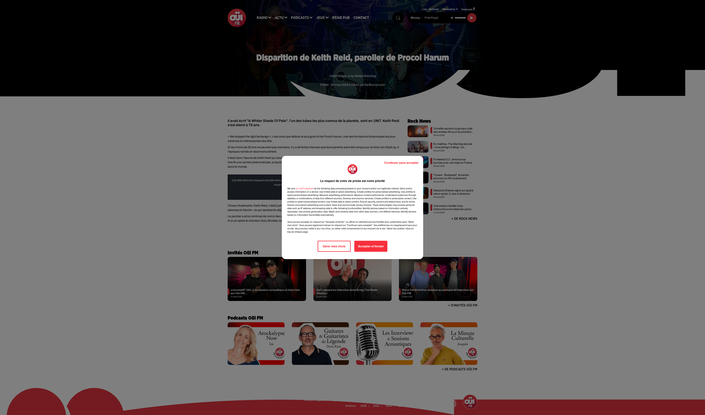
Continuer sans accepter (401, 162)
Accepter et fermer (371, 246)
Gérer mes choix (334, 246)
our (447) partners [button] (305, 188)
